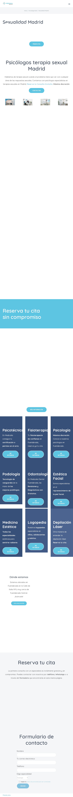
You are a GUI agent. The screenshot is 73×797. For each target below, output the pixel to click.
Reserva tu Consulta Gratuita (39, 84)
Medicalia (7, 795)
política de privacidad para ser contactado (38, 781)
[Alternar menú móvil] (69, 4)
